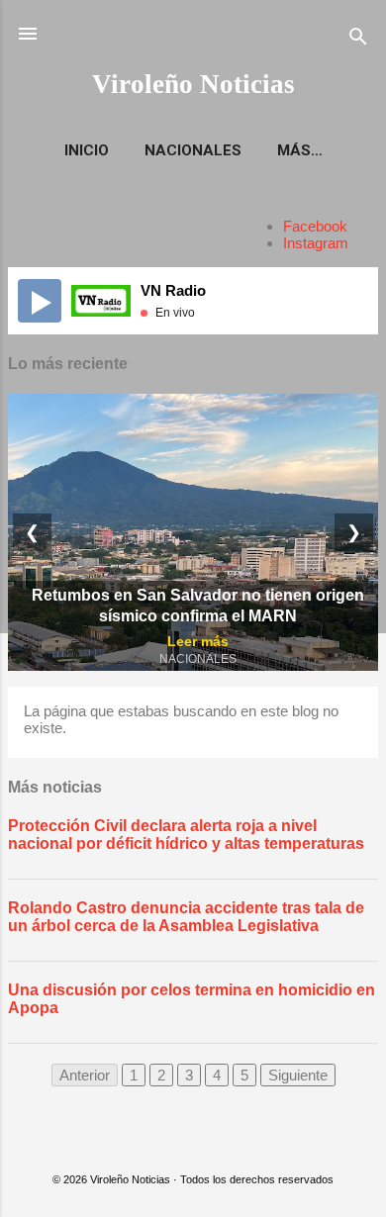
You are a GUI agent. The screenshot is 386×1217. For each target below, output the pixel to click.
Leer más (198, 641)
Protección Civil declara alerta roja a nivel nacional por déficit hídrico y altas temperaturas (186, 834)
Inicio (86, 150)
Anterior (84, 1075)
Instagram (315, 242)
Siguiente (298, 1075)
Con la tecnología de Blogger (205, 1140)
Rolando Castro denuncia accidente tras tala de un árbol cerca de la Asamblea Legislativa (186, 916)
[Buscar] (358, 40)
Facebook (315, 226)
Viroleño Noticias (193, 84)
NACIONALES (193, 150)
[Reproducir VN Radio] (39, 301)
